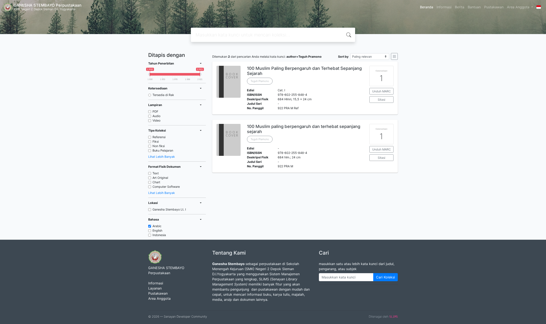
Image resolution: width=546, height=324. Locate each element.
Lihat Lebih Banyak (161, 156)
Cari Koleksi (385, 277)
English (157, 230)
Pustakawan (494, 7)
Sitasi (381, 99)
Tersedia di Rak (163, 95)
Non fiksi (158, 146)
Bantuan (474, 7)
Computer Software (166, 186)
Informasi (444, 7)
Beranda (426, 7)
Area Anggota (518, 7)
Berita (459, 7)
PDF (155, 111)
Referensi (159, 137)
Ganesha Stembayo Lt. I (169, 209)
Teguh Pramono (260, 81)
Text (155, 173)
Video (156, 120)
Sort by (343, 56)
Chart (156, 182)
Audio (156, 116)
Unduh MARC (381, 91)
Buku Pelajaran (162, 150)
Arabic (156, 226)
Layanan (155, 288)
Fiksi (155, 141)
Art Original (160, 177)
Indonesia (159, 235)
